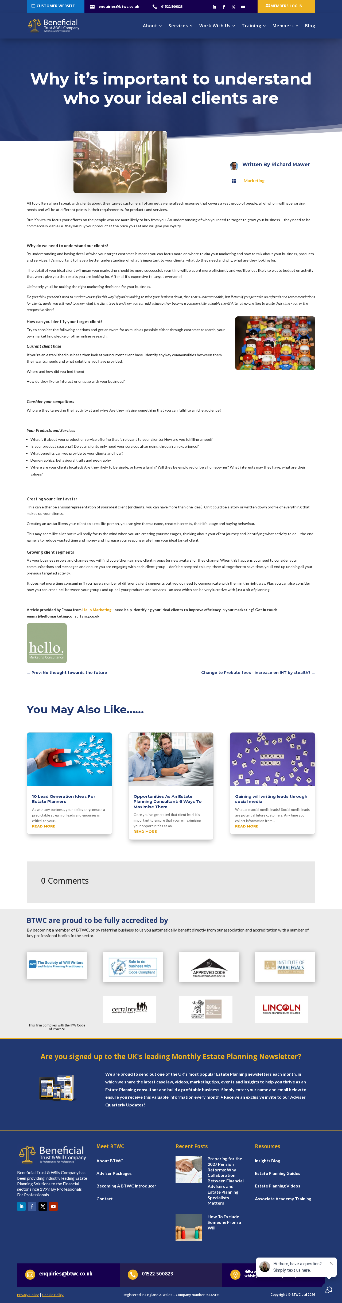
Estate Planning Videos (277, 1185)
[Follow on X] (233, 7)
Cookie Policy (53, 1294)
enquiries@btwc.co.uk (65, 1274)
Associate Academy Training (283, 1198)
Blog (310, 26)
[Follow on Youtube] (243, 7)
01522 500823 (157, 1274)
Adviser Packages (114, 1173)
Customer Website (56, 5)
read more (43, 826)
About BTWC (109, 1160)
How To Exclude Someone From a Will (224, 1222)
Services (178, 26)
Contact (104, 1198)
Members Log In (286, 5)
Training (251, 26)
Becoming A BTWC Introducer (126, 1185)
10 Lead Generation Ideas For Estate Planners (63, 799)
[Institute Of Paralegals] (285, 981)
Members (283, 26)
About (150, 26)
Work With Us (215, 26)
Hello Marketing (96, 609)
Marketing (254, 180)
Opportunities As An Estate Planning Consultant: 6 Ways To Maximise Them (168, 801)
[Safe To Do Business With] (133, 981)
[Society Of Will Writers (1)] (57, 977)
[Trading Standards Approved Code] (209, 981)
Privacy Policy (28, 1294)
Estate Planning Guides (277, 1173)
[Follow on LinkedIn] (214, 7)
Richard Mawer (290, 164)
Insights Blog (267, 1160)
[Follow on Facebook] (224, 7)
